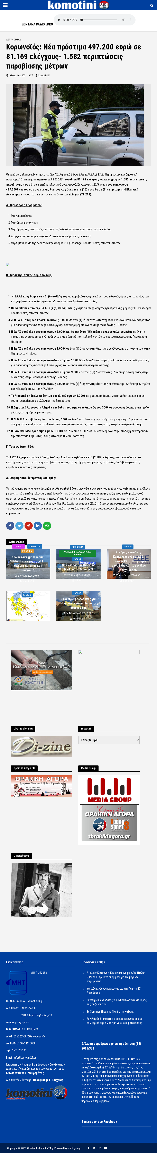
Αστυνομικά (13, 39)
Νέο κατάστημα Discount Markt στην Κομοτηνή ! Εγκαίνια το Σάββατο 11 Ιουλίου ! (28, 563)
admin (78, 580)
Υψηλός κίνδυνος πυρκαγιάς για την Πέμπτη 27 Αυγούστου (28, 603)
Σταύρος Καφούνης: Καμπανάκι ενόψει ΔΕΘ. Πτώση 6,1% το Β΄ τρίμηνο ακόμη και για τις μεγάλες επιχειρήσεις (128, 561)
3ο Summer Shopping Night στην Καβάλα (110, 1011)
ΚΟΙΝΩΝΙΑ (27, 551)
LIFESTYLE (18, 546)
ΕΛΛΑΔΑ (77, 559)
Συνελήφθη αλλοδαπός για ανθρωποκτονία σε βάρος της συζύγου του (78, 603)
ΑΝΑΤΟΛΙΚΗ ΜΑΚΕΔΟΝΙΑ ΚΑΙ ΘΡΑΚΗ (77, 553)
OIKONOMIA (34, 546)
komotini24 (44, 75)
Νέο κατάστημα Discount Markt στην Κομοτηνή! (78, 567)
